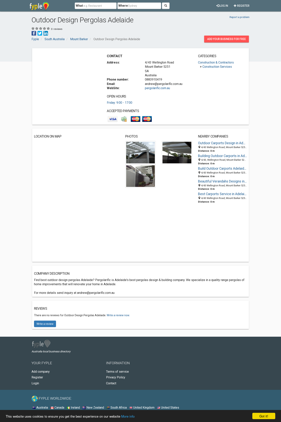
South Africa (118, 407)
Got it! (263, 416)
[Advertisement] (66, 77)
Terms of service (117, 371)
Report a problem (239, 17)
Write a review (45, 323)
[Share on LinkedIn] (45, 33)
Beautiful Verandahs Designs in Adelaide (222, 181)
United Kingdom (143, 407)
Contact (111, 383)
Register (242, 5)
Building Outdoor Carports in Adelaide (222, 156)
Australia (42, 407)
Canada (59, 407)
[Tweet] (39, 33)
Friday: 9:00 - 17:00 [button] (119, 102)
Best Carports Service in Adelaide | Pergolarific (222, 194)
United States (169, 407)
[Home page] (39, 6)
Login (35, 383)
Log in (223, 5)
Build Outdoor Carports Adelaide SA (222, 168)
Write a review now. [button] (118, 315)
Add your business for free (226, 39)
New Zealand (95, 407)
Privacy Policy (115, 377)
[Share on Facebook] (34, 33)
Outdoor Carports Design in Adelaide (222, 143)
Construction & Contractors (216, 62)
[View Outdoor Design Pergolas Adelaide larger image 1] (140, 152)
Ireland (75, 407)
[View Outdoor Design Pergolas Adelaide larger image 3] (140, 176)
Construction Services (217, 66)
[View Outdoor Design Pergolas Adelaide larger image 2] (177, 152)
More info (128, 416)
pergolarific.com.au (157, 88)
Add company (41, 371)
